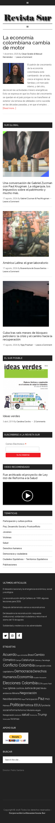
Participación (31, 699)
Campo (18, 660)
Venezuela (6, 719)
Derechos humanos (12, 548)
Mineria (15, 693)
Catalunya (28, 660)
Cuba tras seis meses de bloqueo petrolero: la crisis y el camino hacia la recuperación (27, 336)
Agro (18, 655)
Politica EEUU (32, 705)
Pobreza (6, 705)
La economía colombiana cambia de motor (26, 43)
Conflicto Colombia (19, 665)
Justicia (20, 688)
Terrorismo (33, 715)
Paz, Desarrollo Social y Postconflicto (21, 526)
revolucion (18, 715)
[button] (27, 495)
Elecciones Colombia (20, 683)
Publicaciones (10, 564)
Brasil (31, 654)
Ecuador (36, 678)
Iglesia (11, 688)
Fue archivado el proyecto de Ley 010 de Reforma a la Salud (25, 476)
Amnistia (24, 655)
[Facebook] (19, 636)
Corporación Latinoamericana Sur (27, 17)
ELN (40, 683)
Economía (25, 677)
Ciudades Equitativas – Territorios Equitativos (25, 559)
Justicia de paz (32, 688)
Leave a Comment (24, 57)
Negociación (28, 693)
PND (47, 699)
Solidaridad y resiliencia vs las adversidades (22, 626)
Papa (23, 699)
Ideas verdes (11, 416)
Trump (42, 714)
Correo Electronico (16, 444)
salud (25, 714)
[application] (27, 496)
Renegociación (8, 715)
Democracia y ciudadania (15, 553)
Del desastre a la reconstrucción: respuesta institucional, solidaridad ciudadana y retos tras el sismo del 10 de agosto (25, 616)
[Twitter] (5, 636)
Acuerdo (10, 654)
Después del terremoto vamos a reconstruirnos (24, 607)
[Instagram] (12, 636)
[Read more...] (9, 108)
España (45, 684)
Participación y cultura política (17, 521)
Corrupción (40, 665)
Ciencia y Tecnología (42, 660)
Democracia (23, 671)
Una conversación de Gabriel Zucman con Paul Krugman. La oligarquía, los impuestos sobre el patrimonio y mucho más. (27, 188)
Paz (41, 698)
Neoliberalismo (12, 699)
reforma (13, 710)
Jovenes (7, 532)
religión (38, 710)
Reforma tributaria (26, 710)
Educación (42, 678)
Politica (16, 704)
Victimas (7, 537)
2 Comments (39, 421)
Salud (5, 543)
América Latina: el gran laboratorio (25, 263)
